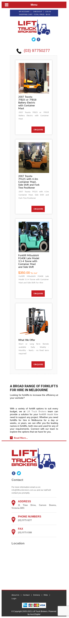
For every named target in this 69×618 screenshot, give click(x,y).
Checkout (37, 11)
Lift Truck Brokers (36, 411)
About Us (15, 595)
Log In (48, 11)
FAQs (46, 595)
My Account (24, 11)
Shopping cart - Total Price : (34, 14)
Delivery (36, 595)
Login (14, 599)
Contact (26, 595)
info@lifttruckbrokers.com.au (24, 490)
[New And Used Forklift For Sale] (34, 27)
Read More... (21, 438)
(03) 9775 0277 (25, 520)
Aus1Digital (35, 614)
